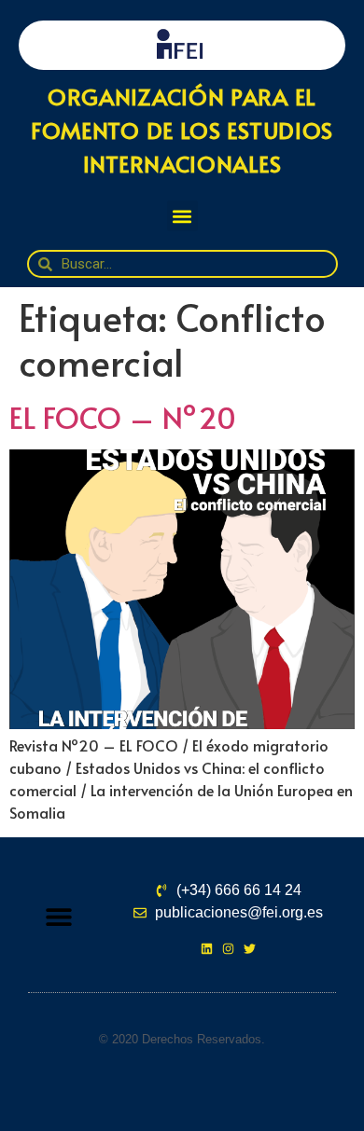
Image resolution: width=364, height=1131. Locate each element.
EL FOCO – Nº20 (122, 416)
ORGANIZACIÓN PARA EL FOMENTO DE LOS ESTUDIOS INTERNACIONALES (182, 130)
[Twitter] (250, 949)
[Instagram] (228, 949)
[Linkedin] (207, 949)
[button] (182, 215)
